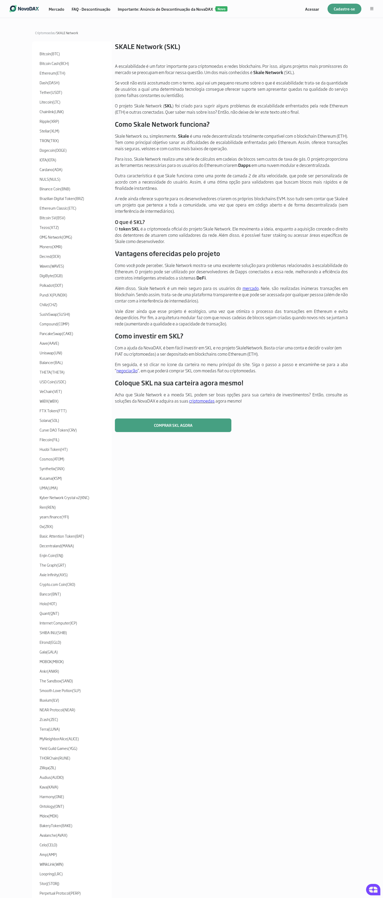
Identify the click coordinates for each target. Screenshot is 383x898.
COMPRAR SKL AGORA (173, 425)
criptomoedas (202, 401)
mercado (251, 288)
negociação (127, 370)
